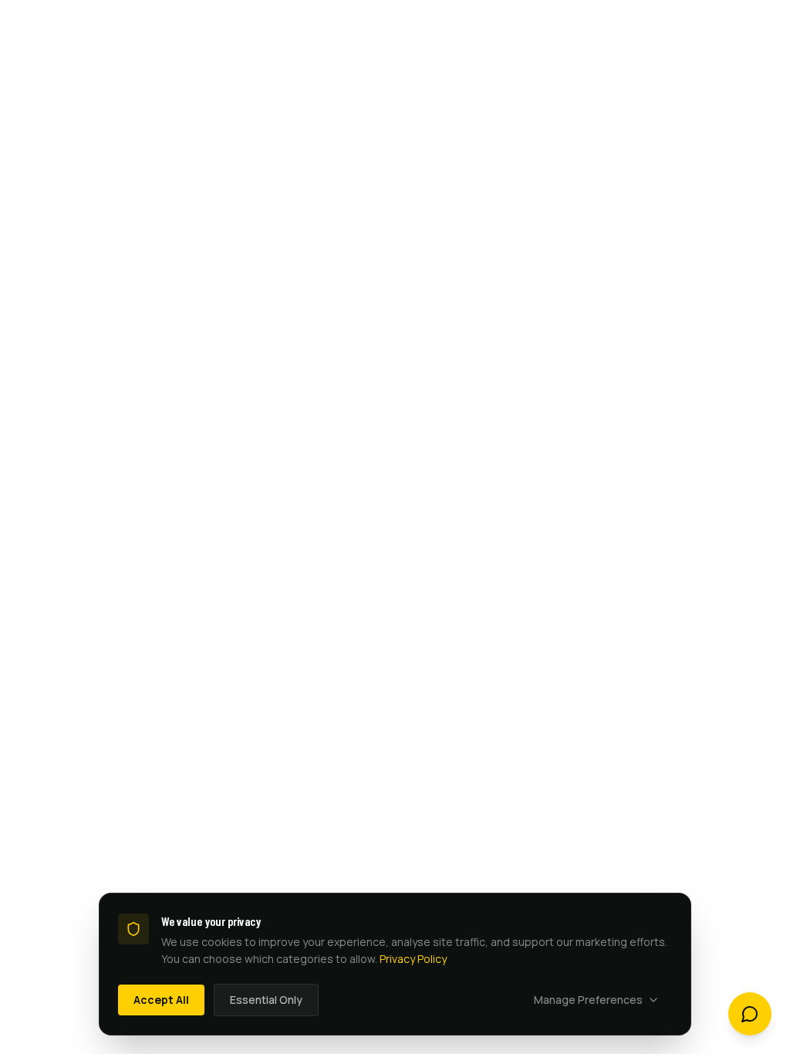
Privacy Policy (413, 958)
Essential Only (266, 999)
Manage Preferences (588, 999)
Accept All (161, 999)
